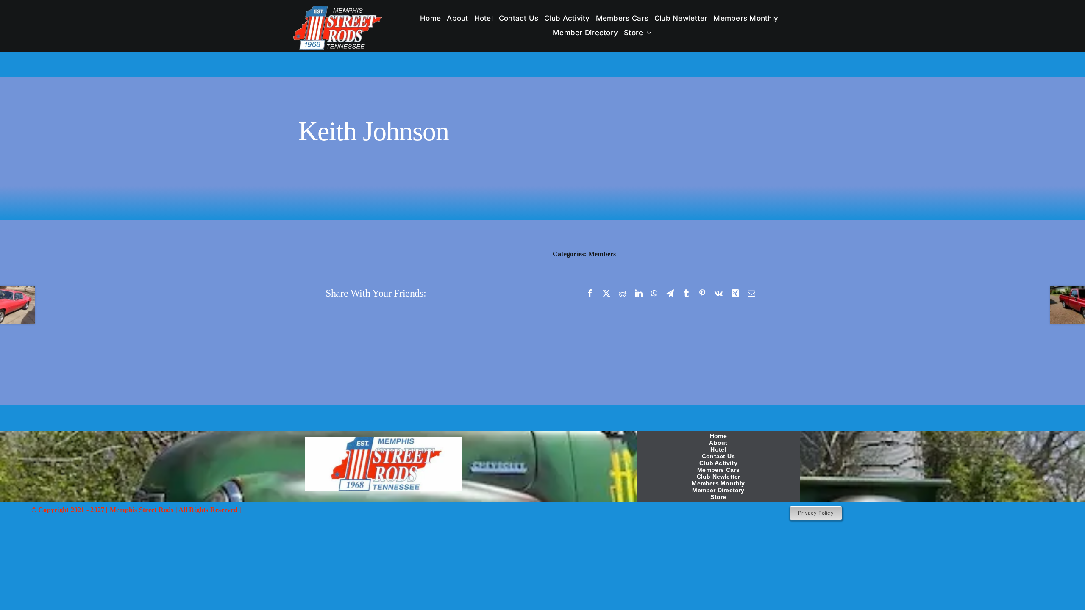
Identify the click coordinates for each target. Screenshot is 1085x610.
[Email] (751, 293)
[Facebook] (590, 293)
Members (602, 254)
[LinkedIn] (639, 293)
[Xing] (735, 293)
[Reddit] (623, 293)
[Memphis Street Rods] (338, 7)
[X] (606, 293)
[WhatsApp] (654, 293)
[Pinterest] (702, 293)
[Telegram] (670, 293)
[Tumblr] (686, 293)
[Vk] (718, 293)
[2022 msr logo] (383, 440)
